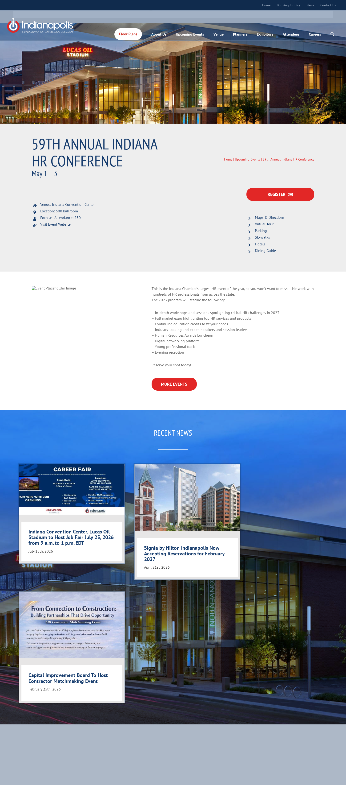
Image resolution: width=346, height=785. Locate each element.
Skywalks (262, 237)
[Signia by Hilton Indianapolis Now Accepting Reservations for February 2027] (187, 497)
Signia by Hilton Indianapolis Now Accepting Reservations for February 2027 (184, 553)
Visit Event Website (55, 224)
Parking (261, 230)
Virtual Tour (264, 224)
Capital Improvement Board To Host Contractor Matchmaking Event (68, 678)
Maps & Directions (270, 217)
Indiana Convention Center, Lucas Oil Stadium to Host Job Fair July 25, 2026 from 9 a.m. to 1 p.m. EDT (71, 537)
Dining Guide (265, 250)
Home (228, 159)
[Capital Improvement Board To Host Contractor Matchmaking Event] (72, 625)
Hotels (260, 244)
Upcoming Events (247, 159)
